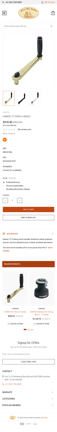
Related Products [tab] (12, 264)
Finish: (9, 178)
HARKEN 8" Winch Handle (15, 312)
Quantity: (6, 195)
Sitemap (44, 418)
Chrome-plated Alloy (14, 186)
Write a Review (9, 133)
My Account (50, 2)
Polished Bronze (13, 182)
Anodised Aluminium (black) (18, 189)
